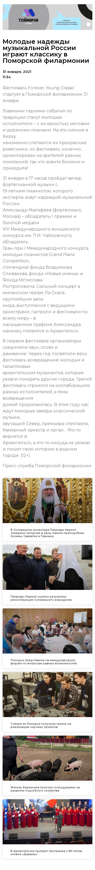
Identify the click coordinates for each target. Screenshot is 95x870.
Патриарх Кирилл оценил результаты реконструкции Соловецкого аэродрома (41, 598)
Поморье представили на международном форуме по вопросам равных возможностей (44, 662)
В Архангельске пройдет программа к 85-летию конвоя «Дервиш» (46, 852)
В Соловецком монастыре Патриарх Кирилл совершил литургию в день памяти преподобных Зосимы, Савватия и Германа (47, 533)
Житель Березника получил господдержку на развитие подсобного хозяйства (45, 789)
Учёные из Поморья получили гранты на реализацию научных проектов (41, 725)
